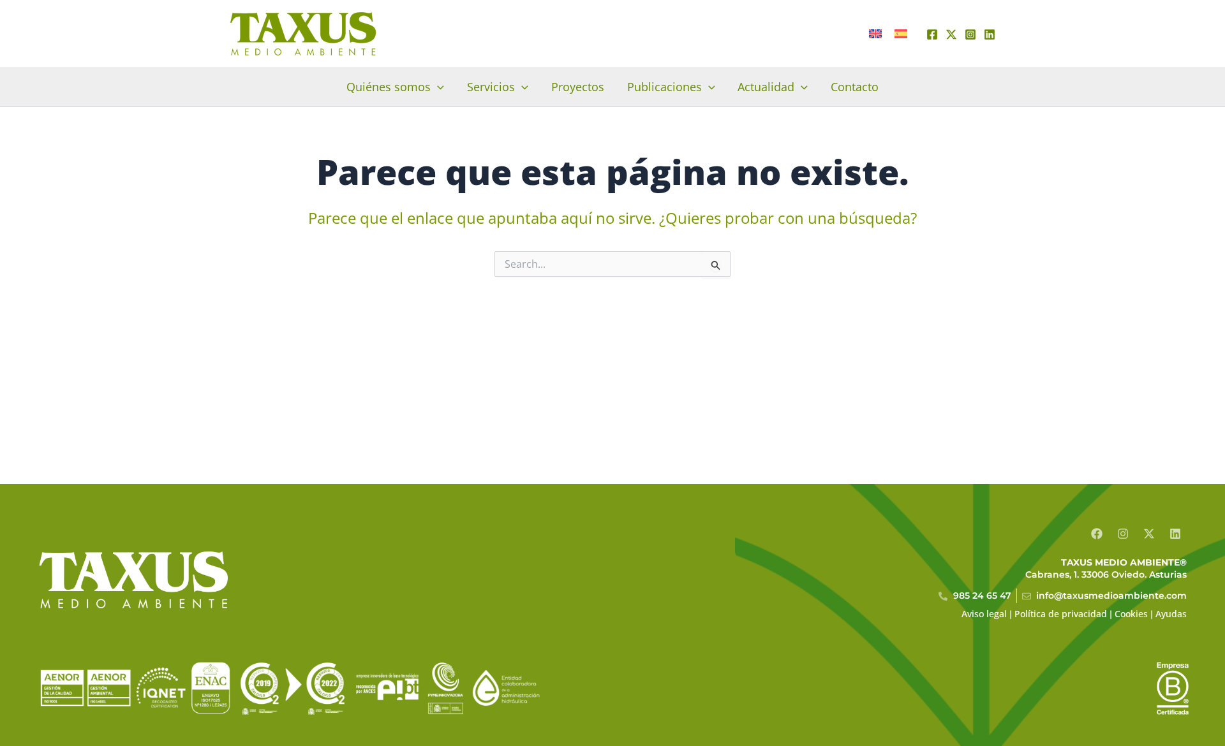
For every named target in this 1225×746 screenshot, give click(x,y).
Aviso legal (984, 614)
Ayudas (1171, 614)
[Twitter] (951, 34)
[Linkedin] (989, 34)
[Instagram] (970, 34)
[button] (437, 86)
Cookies (1131, 614)
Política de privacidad (1060, 614)
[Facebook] (932, 34)
